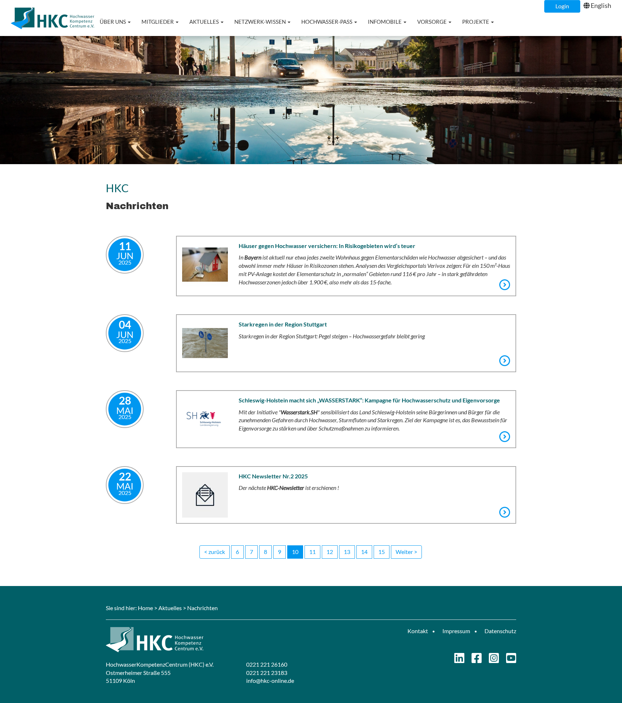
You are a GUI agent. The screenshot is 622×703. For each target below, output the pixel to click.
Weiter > (406, 551)
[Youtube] (511, 660)
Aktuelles (170, 607)
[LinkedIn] (459, 660)
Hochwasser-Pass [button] (327, 21)
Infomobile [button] (385, 21)
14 (364, 551)
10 (295, 551)
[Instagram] (494, 660)
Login (562, 6)
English (601, 5)
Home (145, 607)
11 (312, 551)
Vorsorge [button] (432, 21)
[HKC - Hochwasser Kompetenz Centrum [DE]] (206, 639)
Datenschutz (500, 630)
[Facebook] (477, 660)
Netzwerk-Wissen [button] (260, 21)
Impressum (456, 630)
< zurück (214, 551)
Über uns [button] (113, 21)
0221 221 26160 (266, 664)
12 (329, 551)
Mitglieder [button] (158, 21)
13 (347, 551)
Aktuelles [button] (204, 21)
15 (381, 551)
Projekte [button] (476, 21)
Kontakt (417, 630)
